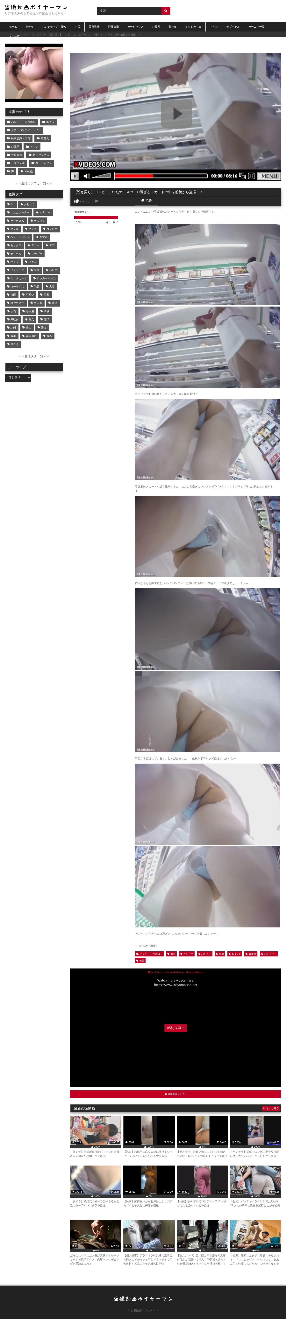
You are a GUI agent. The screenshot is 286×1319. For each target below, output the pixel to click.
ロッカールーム (46, 278)
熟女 (31, 319)
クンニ (33, 228)
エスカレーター (20, 212)
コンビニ (188, 954)
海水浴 (30, 311)
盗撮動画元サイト (177, 1094)
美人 (28, 327)
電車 (13, 335)
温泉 (46, 311)
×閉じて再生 (175, 1028)
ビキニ (33, 261)
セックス (16, 245)
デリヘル (16, 253)
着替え (172, 26)
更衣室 (38, 302)
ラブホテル (233, 26)
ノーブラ (36, 253)
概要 (148, 200)
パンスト (206, 954)
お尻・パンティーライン (26, 130)
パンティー (270, 954)
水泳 (54, 302)
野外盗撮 (113, 26)
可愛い (30, 294)
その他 (29, 171)
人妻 (52, 286)
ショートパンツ (20, 237)
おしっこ (29, 204)
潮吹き (15, 319)
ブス (36, 270)
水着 (13, 311)
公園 (13, 294)
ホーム (13, 26)
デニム (35, 245)
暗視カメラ (17, 302)
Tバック (236, 954)
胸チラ (29, 26)
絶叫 (13, 327)
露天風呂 (31, 335)
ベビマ (53, 270)
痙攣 (46, 319)
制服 (221, 954)
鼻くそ (15, 344)
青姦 (49, 335)
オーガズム (17, 220)
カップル (39, 220)
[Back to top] (274, 1307)
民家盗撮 (94, 26)
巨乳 (46, 294)
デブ (52, 245)
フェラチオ (17, 270)
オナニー (44, 212)
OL (12, 204)
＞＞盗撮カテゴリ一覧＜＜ (34, 183)
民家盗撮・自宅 (20, 138)
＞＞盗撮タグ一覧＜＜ (33, 356)
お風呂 (156, 26)
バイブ (15, 261)
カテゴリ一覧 (256, 26)
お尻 (77, 26)
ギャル (15, 228)
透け (172, 954)
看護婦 (252, 954)
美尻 (141, 960)
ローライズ (17, 286)
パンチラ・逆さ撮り (54, 26)
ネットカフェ (193, 26)
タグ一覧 (14, 36)
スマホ (43, 237)
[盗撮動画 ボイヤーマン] (36, 7)
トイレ (214, 26)
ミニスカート (19, 278)
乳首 (36, 286)
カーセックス (135, 26)
